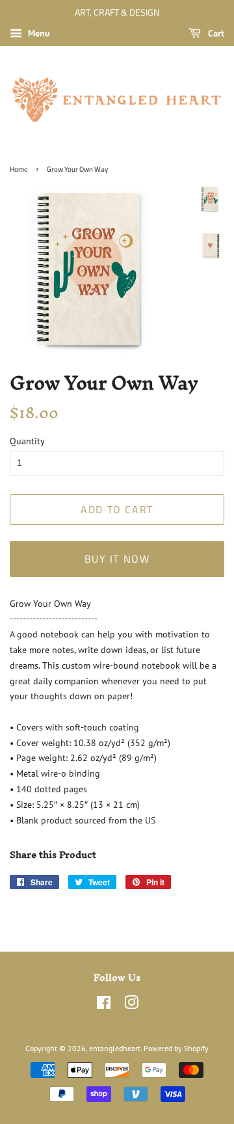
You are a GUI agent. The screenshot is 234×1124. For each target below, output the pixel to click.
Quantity (27, 441)
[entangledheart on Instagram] (131, 1005)
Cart (215, 33)
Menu (37, 33)
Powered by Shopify (176, 1048)
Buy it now (117, 559)
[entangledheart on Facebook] (103, 1005)
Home (19, 169)
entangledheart (114, 1048)
